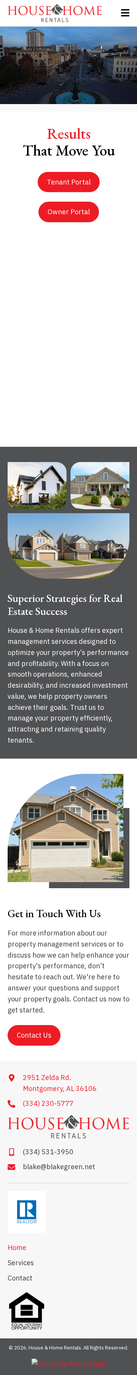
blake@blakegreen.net (59, 1166)
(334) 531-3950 (48, 1151)
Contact (20, 1278)
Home (17, 1247)
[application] (68, 65)
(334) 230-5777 (48, 1103)
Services (21, 1262)
